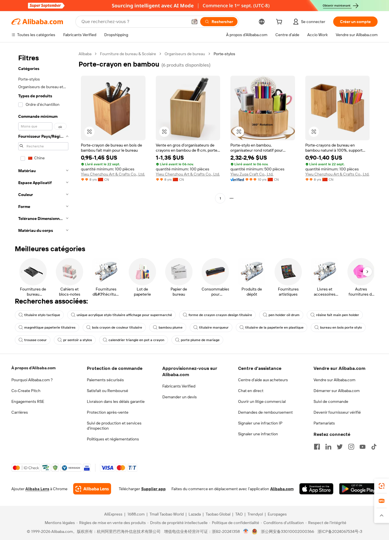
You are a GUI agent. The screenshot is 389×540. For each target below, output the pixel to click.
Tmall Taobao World (167, 514)
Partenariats (324, 423)
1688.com (136, 514)
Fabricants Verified (178, 386)
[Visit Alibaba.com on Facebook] (317, 446)
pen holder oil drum (284, 315)
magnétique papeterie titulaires (49, 327)
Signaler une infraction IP (260, 423)
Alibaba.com (282, 489)
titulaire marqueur (214, 327)
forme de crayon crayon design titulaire (220, 315)
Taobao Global (218, 514)
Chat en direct (250, 390)
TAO (239, 514)
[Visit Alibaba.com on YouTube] (362, 446)
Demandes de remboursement (265, 412)
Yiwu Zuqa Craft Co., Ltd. (251, 174)
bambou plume (171, 327)
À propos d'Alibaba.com (33, 368)
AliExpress (113, 514)
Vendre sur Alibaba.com (334, 380)
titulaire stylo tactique (42, 315)
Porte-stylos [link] (224, 53)
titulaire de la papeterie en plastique (274, 327)
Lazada (195, 514)
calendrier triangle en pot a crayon (136, 340)
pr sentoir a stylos (77, 340)
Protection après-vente (107, 412)
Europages (277, 514)
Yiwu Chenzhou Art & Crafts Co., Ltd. (113, 174)
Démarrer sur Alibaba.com (337, 390)
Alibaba (85, 53)
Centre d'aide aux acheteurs (263, 380)
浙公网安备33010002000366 (287, 531)
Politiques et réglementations (113, 439)
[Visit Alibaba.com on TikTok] (373, 446)
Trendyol (255, 514)
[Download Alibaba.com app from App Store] (316, 488)
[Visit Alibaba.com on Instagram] (351, 446)
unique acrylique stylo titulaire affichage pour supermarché (124, 315)
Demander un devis (179, 397)
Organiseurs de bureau (185, 53)
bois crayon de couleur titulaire (117, 327)
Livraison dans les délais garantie (116, 401)
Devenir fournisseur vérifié (337, 412)
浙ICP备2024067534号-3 (340, 531)
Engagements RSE (27, 401)
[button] (194, 21)
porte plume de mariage (200, 340)
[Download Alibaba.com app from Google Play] (358, 488)
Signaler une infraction (258, 434)
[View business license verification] (246, 531)
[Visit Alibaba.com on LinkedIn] (328, 446)
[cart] (280, 22)
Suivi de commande (331, 401)
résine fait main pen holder (337, 315)
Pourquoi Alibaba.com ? (32, 380)
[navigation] (43, 144)
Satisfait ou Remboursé (107, 390)
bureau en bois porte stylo (341, 327)
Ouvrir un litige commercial (262, 401)
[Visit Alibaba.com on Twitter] (339, 446)
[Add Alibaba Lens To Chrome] (92, 488)
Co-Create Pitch (25, 390)
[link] (381, 486)
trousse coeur (35, 340)
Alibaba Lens (37, 489)
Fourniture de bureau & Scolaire (128, 53)
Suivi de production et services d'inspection (114, 425)
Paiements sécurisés (105, 380)
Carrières (19, 412)
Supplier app (153, 489)
